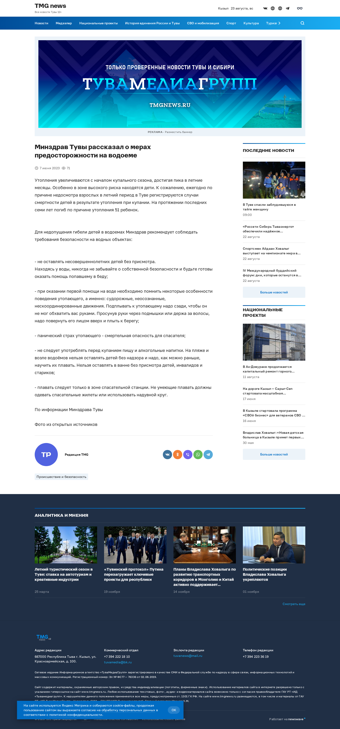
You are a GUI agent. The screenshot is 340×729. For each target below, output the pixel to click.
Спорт (231, 23)
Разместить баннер (178, 132)
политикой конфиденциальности (75, 715)
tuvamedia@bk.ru (118, 662)
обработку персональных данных (128, 710)
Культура (251, 23)
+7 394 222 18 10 (117, 656)
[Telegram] (208, 454)
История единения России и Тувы (152, 23)
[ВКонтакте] (167, 454)
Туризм (272, 23)
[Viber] (187, 454)
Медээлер (64, 23)
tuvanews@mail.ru (187, 656)
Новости (41, 23)
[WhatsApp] (198, 454)
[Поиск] (302, 23)
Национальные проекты (98, 23)
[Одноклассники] (177, 454)
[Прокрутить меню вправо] (279, 23)
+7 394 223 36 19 (256, 656)
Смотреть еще (294, 604)
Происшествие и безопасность (61, 477)
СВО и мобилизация (203, 23)
